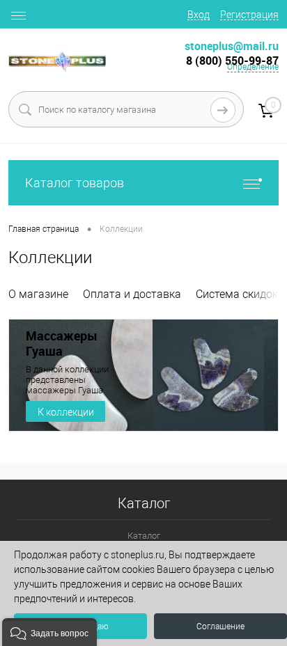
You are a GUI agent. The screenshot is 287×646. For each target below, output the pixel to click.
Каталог (143, 535)
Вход (198, 14)
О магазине (38, 294)
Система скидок (237, 294)
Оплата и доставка (132, 294)
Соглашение (220, 626)
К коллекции (66, 412)
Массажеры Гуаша (62, 343)
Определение (253, 67)
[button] (49, 632)
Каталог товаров (74, 182)
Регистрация (249, 14)
